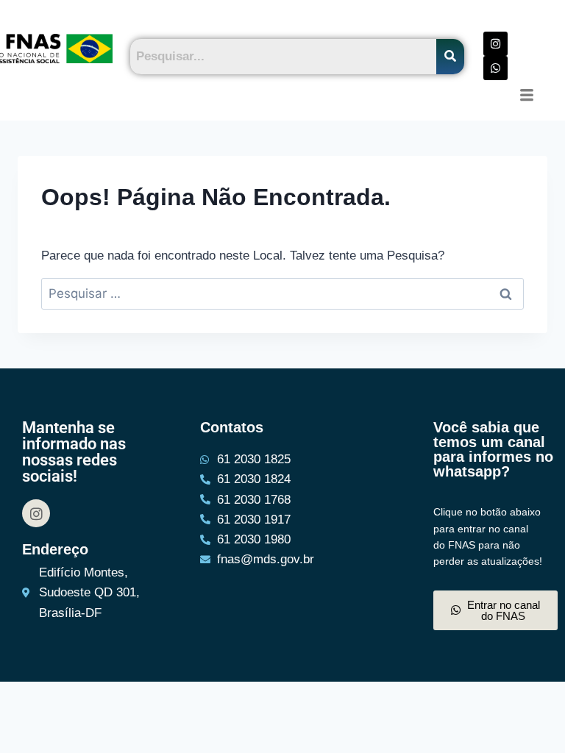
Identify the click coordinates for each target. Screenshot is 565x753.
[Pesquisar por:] (282, 294)
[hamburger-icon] (526, 96)
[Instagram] (495, 44)
